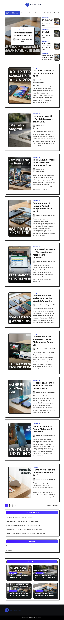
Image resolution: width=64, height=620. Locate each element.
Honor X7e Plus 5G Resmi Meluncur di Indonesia (42, 429)
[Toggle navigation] (6, 5)
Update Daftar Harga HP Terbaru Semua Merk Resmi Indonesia (25, 533)
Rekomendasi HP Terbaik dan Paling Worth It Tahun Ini (42, 298)
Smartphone (22, 30)
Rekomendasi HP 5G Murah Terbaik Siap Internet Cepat (43, 386)
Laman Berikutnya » (53, 505)
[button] (38, 36)
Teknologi (35, 467)
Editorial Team (20, 39)
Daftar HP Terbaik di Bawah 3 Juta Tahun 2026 (47, 20)
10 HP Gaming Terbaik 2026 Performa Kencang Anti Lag (47, 46)
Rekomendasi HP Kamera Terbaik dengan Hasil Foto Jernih (47, 58)
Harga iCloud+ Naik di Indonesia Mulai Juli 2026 (44, 472)
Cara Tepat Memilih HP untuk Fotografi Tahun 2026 (47, 34)
